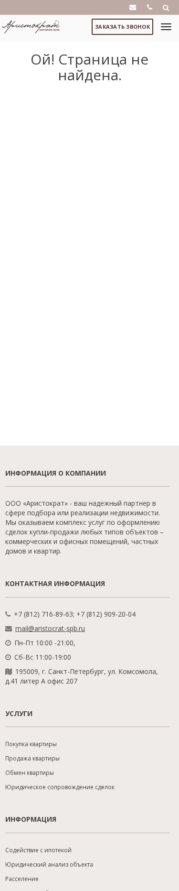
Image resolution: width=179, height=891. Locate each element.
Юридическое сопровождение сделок (60, 787)
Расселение (22, 879)
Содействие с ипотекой (38, 850)
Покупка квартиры (31, 744)
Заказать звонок (122, 26)
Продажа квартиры (32, 758)
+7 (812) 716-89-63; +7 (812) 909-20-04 (75, 614)
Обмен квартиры (29, 773)
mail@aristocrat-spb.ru (50, 628)
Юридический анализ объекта (49, 864)
